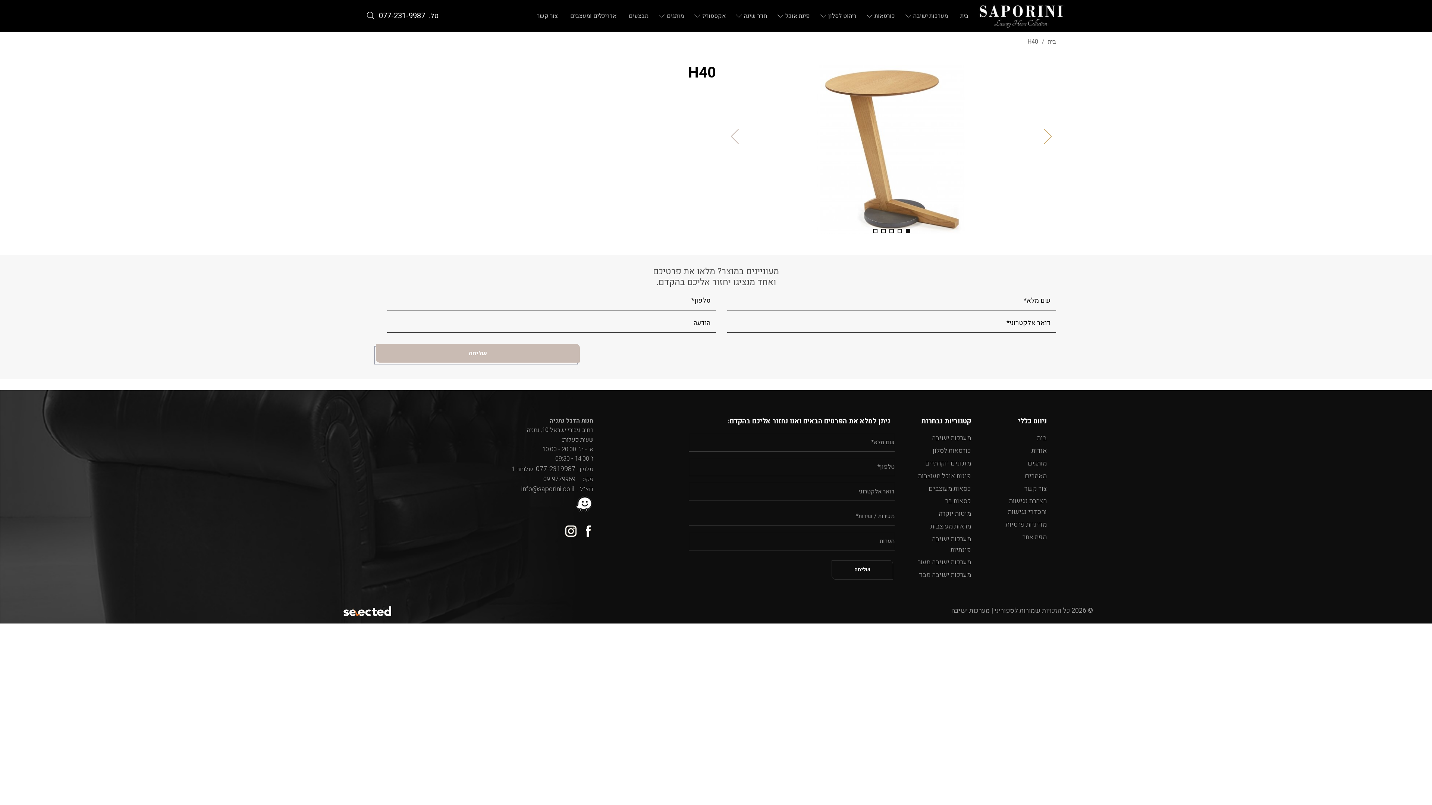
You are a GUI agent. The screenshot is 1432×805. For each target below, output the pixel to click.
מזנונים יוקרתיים (948, 463)
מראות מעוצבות (950, 526)
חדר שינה (755, 16)
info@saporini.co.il (547, 489)
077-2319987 (554, 469)
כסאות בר (958, 501)
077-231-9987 (402, 15)
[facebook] (585, 528)
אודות (1039, 451)
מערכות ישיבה (930, 16)
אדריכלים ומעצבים (593, 16)
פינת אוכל (797, 16)
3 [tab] (891, 231)
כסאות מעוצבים (950, 489)
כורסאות (884, 16)
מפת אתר (1035, 537)
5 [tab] (875, 231)
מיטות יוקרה (955, 514)
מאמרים (1036, 476)
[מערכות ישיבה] (1021, 16)
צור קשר (547, 16)
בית (964, 16)
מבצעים (639, 16)
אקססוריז (714, 16)
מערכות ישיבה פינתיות (951, 544)
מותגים (675, 16)
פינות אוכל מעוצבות (944, 476)
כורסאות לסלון (952, 451)
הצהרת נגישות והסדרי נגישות (1027, 506)
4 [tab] (883, 231)
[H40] (891, 149)
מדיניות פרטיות (1026, 525)
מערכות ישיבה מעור (944, 562)
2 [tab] (900, 231)
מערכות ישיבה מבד (945, 575)
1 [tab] (908, 231)
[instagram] (568, 528)
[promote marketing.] (368, 611)
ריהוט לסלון (842, 16)
